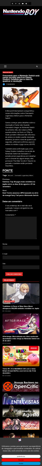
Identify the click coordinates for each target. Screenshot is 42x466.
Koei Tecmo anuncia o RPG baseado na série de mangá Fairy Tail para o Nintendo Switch (20, 192)
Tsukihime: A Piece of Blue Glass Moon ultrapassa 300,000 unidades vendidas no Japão (21, 293)
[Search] (37, 66)
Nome (5, 244)
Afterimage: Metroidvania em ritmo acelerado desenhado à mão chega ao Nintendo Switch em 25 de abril (21, 324)
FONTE (8, 170)
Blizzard (10, 175)
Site (4, 264)
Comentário (10, 215)
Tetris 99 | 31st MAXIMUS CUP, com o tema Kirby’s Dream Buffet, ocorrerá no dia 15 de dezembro (21, 356)
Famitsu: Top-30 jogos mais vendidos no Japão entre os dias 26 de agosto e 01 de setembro (19, 183)
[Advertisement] (21, 39)
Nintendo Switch (8, 72)
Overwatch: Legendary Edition (24, 175)
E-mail (5, 254)
